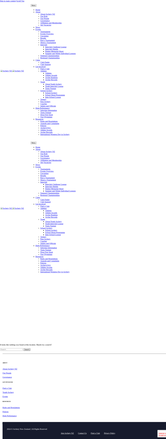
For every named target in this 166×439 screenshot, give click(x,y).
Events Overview (47, 34)
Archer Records (51, 80)
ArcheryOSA (45, 128)
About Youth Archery (53, 84)
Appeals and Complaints (49, 123)
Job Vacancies (45, 25)
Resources (39, 119)
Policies (43, 126)
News (37, 27)
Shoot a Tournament (48, 43)
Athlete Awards (51, 75)
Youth (42, 82)
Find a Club (44, 69)
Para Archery (45, 102)
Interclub (43, 45)
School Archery (46, 91)
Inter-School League (53, 97)
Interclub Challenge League (55, 47)
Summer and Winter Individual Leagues (60, 53)
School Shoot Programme (55, 95)
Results (43, 38)
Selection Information (48, 110)
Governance (45, 21)
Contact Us (82, 433)
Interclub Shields (51, 49)
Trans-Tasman (50, 88)
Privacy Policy (109, 433)
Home (37, 10)
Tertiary (43, 99)
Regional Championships (50, 58)
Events (38, 29)
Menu (33, 5)
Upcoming (44, 36)
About (37, 12)
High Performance (42, 108)
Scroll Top (20, 1)
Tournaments (45, 32)
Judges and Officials (48, 106)
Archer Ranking (51, 78)
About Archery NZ (47, 14)
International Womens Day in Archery (55, 134)
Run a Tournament (47, 40)
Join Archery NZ (67, 433)
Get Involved (40, 67)
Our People (44, 18)
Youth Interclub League (54, 86)
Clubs (37, 60)
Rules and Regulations (49, 121)
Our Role (44, 16)
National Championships (49, 56)
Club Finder (45, 62)
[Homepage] (12, 71)
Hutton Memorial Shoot (54, 51)
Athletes (43, 71)
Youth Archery (8, 392)
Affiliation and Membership (51, 23)
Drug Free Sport (46, 115)
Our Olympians (46, 117)
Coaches (43, 104)
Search (26, 349)
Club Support (45, 64)
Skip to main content (8, 1)
